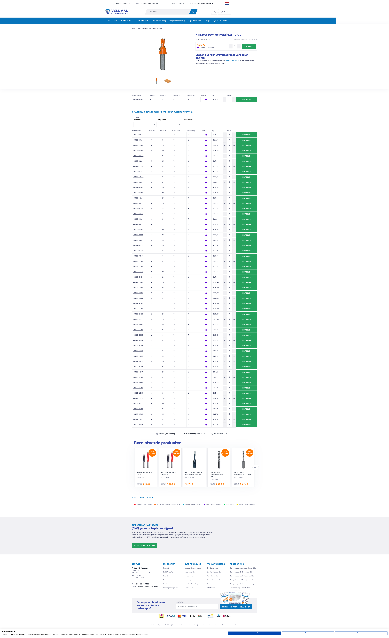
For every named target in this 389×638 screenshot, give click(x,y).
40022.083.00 (138, 251)
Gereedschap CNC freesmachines (242, 572)
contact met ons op (232, 61)
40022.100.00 (138, 261)
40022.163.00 (138, 420)
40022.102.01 (138, 288)
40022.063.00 (138, 209)
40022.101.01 (138, 277)
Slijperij (165, 576)
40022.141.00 (138, 356)
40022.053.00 (138, 166)
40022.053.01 (138, 172)
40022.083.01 (138, 256)
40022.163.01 (138, 425)
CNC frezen (211, 588)
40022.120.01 (138, 309)
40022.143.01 (138, 383)
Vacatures (166, 584)
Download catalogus (191, 584)
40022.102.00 (138, 282)
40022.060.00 (138, 177)
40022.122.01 (138, 330)
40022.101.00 (138, 272)
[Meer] (238, 46)
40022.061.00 (138, 100)
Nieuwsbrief (188, 588)
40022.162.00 (138, 409)
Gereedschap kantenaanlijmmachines (243, 568)
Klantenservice (190, 572)
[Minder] (230, 46)
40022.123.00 (138, 335)
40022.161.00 (138, 398)
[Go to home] (116, 11)
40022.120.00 (138, 304)
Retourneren (189, 576)
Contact (166, 568)
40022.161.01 (138, 404)
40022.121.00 (138, 314)
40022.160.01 (138, 393)
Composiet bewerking (214, 580)
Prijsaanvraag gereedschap (240, 588)
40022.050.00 (138, 135)
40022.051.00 (138, 145)
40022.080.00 (138, 219)
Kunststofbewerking (214, 572)
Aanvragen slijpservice (171, 588)
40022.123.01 (138, 340)
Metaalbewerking (213, 576)
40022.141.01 (138, 362)
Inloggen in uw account (192, 568)
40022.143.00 (138, 377)
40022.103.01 (138, 298)
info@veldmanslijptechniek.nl (202, 4)
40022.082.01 (138, 246)
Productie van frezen (170, 580)
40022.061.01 (138, 193)
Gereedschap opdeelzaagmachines (242, 576)
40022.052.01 (138, 161)
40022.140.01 (138, 351)
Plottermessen (212, 584)
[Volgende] (255, 467)
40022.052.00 (138, 156)
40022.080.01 (138, 224)
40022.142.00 (138, 367)
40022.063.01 (138, 214)
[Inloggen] (215, 11)
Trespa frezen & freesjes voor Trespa (243, 580)
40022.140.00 (138, 346)
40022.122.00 (138, 325)
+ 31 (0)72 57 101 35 (142, 584)
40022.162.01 (138, 414)
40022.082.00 (138, 240)
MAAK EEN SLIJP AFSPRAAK (144, 545)
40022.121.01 (138, 319)
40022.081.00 (138, 230)
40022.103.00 (138, 293)
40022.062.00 (138, 198)
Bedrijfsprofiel (168, 572)
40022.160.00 (138, 388)
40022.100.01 (138, 267)
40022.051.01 (138, 151)
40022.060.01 (138, 182)
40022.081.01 (138, 235)
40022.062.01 (138, 203)
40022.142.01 (138, 372)
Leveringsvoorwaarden (192, 580)
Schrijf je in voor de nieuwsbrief (236, 607)
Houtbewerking (212, 568)
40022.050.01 (138, 140)
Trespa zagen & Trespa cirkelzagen (243, 584)
